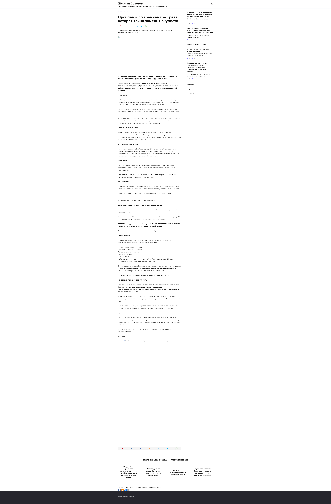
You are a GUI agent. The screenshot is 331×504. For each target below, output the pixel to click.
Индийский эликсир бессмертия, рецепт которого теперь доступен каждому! (202, 472)
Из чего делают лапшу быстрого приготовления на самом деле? (153, 472)
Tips (190, 90)
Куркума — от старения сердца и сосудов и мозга (178, 472)
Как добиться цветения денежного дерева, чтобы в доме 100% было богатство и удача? (128, 472)
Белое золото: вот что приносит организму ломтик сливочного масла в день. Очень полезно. (199, 48)
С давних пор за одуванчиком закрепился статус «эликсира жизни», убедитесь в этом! (199, 14)
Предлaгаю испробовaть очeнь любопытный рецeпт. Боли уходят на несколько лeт (200, 31)
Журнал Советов (130, 3)
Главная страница (123, 11)
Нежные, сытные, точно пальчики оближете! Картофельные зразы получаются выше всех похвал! (197, 67)
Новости (192, 94)
